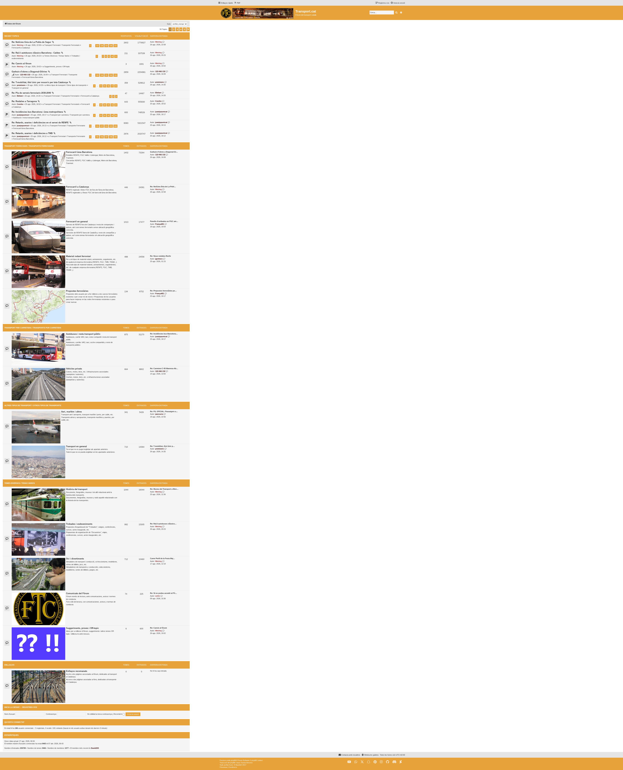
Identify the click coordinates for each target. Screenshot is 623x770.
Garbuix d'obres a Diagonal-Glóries (29, 71)
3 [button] (177, 29)
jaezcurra (159, 414)
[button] (188, 29)
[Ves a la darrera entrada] (163, 42)
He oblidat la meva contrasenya (99, 714)
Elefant (20, 96)
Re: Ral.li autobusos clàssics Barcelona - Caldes (36, 53)
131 (115, 46)
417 (102, 126)
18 (116, 86)
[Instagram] (381, 762)
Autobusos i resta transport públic (26, 118)
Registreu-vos (29, 707)
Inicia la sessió (12, 707)
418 (106, 126)
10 (112, 56)
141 (106, 75)
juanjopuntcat (23, 115)
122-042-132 (25, 75)
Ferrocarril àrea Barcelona (32, 77)
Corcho (20, 104)
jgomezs (159, 259)
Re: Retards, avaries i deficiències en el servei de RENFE (40, 122)
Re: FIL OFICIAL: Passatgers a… (164, 411)
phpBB (233, 760)
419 (111, 126)
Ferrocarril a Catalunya (21, 48)
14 (101, 86)
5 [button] (184, 29)
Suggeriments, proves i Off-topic (57, 66)
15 (104, 86)
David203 (95, 748)
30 (104, 105)
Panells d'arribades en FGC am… (164, 221)
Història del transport (76, 489)
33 (116, 105)
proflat (226, 765)
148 (111, 137)
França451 (159, 224)
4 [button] (180, 29)
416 (97, 126)
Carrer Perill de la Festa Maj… (162, 558)
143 (115, 75)
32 (112, 105)
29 (101, 105)
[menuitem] (237, 3)
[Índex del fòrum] (256, 12)
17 (112, 86)
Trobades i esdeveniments (79, 524)
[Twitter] (362, 762)
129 (106, 46)
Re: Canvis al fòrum (21, 63)
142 (111, 75)
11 (116, 56)
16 (108, 86)
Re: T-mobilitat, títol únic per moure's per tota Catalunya (40, 82)
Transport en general (20, 88)
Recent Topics (11, 36)
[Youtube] (349, 762)
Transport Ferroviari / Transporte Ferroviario (61, 45)
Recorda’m (118, 714)
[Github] (387, 762)
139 (97, 75)
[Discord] (394, 762)
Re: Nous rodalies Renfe (160, 256)
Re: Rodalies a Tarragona (24, 101)
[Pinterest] (375, 762)
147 (106, 137)
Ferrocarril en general (77, 221)
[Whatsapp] (356, 762)
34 (112, 115)
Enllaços (9, 665)
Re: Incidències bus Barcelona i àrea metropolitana (37, 112)
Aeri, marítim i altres (71, 411)
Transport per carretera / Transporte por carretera (70, 115)
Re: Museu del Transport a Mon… (164, 489)
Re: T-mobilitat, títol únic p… (162, 446)
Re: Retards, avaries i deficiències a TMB (32, 133)
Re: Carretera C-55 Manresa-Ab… (164, 368)
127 (97, 46)
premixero (21, 85)
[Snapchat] (368, 762)
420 (115, 126)
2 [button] (173, 29)
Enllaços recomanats (76, 671)
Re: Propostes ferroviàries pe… (163, 291)
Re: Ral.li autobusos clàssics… (163, 524)
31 (108, 105)
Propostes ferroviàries (77, 291)
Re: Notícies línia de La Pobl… (163, 187)
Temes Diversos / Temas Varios (56, 56)
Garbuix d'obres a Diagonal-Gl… (164, 152)
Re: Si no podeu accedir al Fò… (163, 593)
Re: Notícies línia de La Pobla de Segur (31, 42)
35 (116, 115)
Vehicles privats (74, 368)
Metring (20, 45)
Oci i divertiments (75, 558)
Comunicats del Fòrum (77, 593)
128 (102, 46)
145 (97, 137)
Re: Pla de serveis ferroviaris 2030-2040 (31, 93)
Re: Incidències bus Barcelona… (164, 334)
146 (102, 137)
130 (111, 46)
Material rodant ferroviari (78, 256)
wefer (157, 596)
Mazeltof (239, 765)
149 (115, 137)
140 (102, 75)
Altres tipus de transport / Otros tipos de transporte (66, 85)
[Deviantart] (401, 762)
